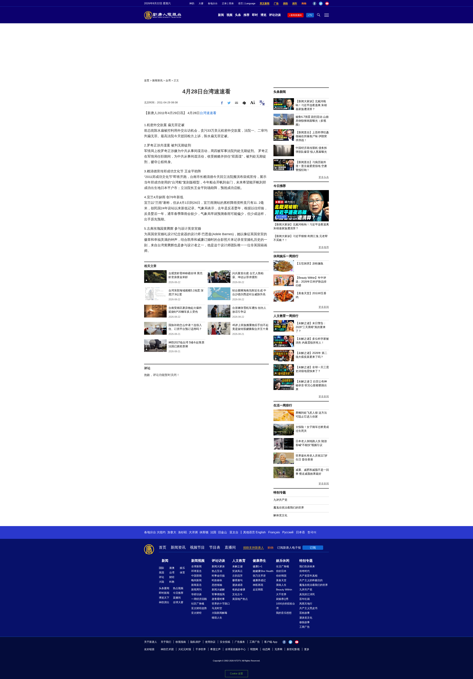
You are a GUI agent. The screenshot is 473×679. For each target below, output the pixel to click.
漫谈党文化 (305, 617)
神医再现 (258, 584)
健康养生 (259, 561)
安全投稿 (225, 641)
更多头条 (324, 177)
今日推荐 (279, 186)
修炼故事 (304, 622)
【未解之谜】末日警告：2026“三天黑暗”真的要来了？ (311, 327)
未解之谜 (237, 566)
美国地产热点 (240, 598)
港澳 (171, 567)
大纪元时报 (184, 649)
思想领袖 (217, 584)
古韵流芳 (237, 575)
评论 (161, 577)
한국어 (311, 532)
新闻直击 (196, 584)
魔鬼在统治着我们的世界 (288, 507)
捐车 (294, 3)
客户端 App (270, 641)
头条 (238, 14)
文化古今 (237, 594)
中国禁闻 (196, 575)
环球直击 (196, 571)
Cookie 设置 (236, 673)
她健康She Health (263, 571)
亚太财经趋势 (199, 608)
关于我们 (166, 641)
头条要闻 (164, 588)
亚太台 (233, 532)
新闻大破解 (218, 589)
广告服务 (240, 641)
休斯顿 (204, 532)
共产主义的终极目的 (311, 580)
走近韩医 (258, 589)
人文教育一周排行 (285, 316)
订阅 (313, 547)
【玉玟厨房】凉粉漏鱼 (309, 263)
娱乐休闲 (282, 561)
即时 (255, 14)
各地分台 (212, 3)
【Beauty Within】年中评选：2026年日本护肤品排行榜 (311, 281)
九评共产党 (280, 499)
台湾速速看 (208, 113)
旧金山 (222, 532)
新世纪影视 (293, 649)
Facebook (314, 3)
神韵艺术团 (167, 649)
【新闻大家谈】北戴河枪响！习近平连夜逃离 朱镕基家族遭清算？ (311, 105)
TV (310, 15)
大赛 (201, 3)
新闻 (221, 14)
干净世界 (200, 649)
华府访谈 (196, 594)
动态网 (266, 649)
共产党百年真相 (308, 575)
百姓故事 (304, 612)
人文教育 (239, 561)
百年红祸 (304, 598)
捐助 (285, 3)
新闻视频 (198, 561)
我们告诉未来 (307, 566)
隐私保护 (195, 641)
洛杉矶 (182, 532)
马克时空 (217, 608)
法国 (213, 532)
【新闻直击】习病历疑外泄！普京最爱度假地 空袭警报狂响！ (311, 166)
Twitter (321, 3)
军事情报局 (218, 594)
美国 (161, 572)
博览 (263, 14)
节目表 (214, 547)
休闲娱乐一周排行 (285, 256)
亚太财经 (196, 612)
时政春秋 (217, 580)
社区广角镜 (197, 603)
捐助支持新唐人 (253, 547)
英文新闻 (264, 3)
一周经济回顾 (199, 598)
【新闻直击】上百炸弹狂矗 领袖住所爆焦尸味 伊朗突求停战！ (312, 136)
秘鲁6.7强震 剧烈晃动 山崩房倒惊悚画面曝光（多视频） (312, 120)
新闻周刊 (196, 589)
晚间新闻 (196, 580)
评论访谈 (275, 14)
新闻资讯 (157, 80)
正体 (224, 3)
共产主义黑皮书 (308, 608)
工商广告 (304, 626)
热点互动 (217, 571)
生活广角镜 (282, 566)
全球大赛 (178, 602)
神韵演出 (164, 602)
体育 (182, 572)
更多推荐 (324, 247)
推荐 (246, 14)
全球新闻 (196, 566)
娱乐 (182, 567)
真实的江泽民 (307, 594)
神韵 (191, 3)
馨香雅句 (237, 580)
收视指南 (181, 641)
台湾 (168, 80)
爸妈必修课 (238, 589)
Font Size (252, 102)
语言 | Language (246, 3)
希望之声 (215, 649)
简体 (231, 3)
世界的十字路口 (221, 603)
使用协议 (210, 641)
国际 (161, 567)
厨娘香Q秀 (282, 598)
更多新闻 (324, 306)
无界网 (278, 649)
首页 (146, 80)
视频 (229, 14)
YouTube (327, 3)
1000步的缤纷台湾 (285, 606)
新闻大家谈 (218, 566)
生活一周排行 (282, 405)
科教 (171, 581)
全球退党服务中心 (235, 649)
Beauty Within (284, 589)
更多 (306, 649)
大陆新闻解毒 (219, 612)
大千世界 (281, 594)
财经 (171, 577)
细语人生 (217, 617)
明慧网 (254, 649)
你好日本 (281, 571)
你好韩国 (281, 575)
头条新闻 (279, 92)
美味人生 (281, 584)
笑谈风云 (237, 571)
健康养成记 (259, 580)
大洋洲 (193, 532)
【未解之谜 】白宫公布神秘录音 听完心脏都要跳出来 (311, 385)
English (261, 532)
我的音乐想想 (284, 612)
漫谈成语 (237, 584)
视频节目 (197, 547)
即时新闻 (164, 592)
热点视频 (178, 588)
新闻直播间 (296, 15)
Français (274, 532)
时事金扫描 (218, 575)
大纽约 (161, 532)
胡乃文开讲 (259, 575)
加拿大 (171, 532)
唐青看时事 (218, 598)
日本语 (300, 532)
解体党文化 (280, 515)
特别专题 (279, 492)
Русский (287, 532)
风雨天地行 (305, 603)
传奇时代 (304, 571)
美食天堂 (281, 580)
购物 (304, 3)
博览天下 (164, 597)
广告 (276, 3)
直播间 (230, 547)
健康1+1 (257, 566)
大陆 (161, 581)
